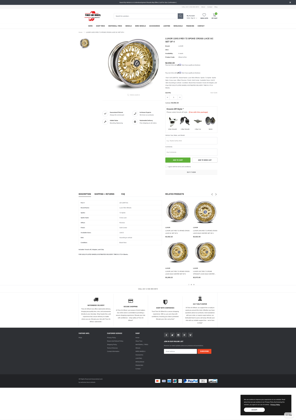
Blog (215, 7)
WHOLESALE (178, 26)
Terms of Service (112, 348)
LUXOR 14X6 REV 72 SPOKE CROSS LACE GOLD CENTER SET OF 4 (205, 232)
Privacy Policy (111, 337)
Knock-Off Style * (175, 109)
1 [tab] (188, 284)
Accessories (154, 26)
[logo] (91, 16)
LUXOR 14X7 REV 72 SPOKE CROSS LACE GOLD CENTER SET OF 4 (177, 273)
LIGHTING (166, 26)
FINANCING (190, 26)
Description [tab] (85, 194)
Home (90, 26)
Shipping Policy (112, 344)
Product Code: (170, 57)
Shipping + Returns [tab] (104, 194)
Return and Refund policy (115, 341)
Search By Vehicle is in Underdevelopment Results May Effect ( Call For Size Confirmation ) (148, 2)
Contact (209, 7)
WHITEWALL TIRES (115, 26)
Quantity (168, 93)
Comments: (169, 147)
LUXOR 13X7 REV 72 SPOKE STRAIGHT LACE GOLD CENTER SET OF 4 (203, 273)
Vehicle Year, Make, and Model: (175, 135)
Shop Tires (100, 26)
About (203, 7)
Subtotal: (168, 103)
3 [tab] (193, 284)
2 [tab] (191, 284)
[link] (84, 43)
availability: (169, 53)
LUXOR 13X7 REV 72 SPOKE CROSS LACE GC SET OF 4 (177, 232)
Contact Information (113, 351)
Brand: (167, 46)
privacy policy (275, 404)
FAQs (80, 337)
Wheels (128, 26)
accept (254, 410)
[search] (180, 16)
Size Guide (213, 93)
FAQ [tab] (123, 194)
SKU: (167, 50)
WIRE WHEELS (140, 26)
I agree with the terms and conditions (179, 166)
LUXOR (180, 46)
